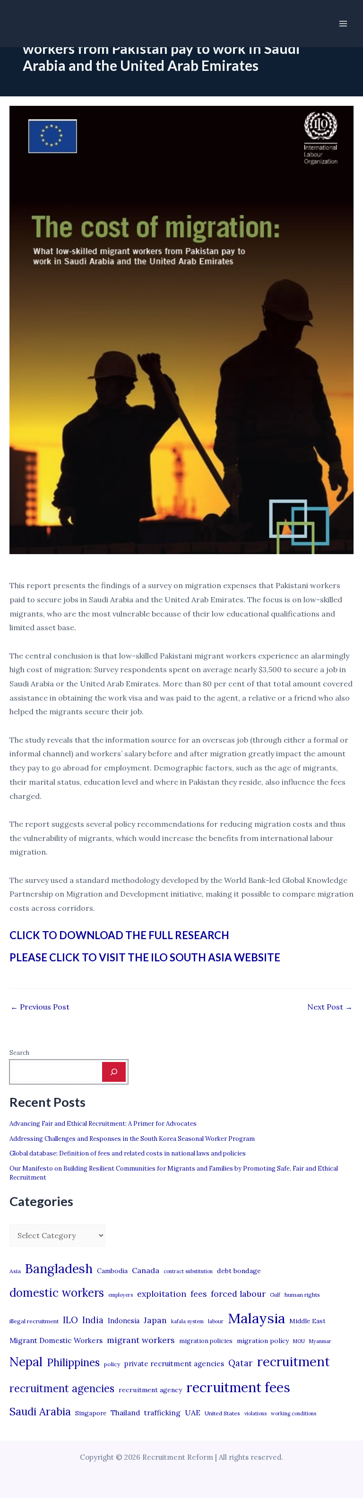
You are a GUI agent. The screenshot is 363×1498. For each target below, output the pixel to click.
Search (19, 1053)
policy (112, 1364)
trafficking (162, 1412)
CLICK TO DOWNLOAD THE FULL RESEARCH (119, 935)
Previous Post (39, 1006)
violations (255, 1413)
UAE (192, 1412)
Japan (155, 1320)
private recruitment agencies (174, 1363)
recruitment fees (238, 1387)
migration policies (206, 1340)
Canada (145, 1270)
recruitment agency (150, 1390)
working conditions (293, 1413)
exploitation (161, 1293)
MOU (299, 1341)
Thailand (125, 1412)
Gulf (275, 1295)
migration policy (263, 1340)
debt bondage (239, 1271)
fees (198, 1294)
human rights (302, 1294)
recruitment (293, 1361)
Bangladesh (59, 1268)
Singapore (90, 1413)
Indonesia (123, 1320)
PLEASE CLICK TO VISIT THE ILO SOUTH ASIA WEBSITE (144, 957)
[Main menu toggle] (343, 23)
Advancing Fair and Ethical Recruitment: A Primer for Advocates (103, 1124)
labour (216, 1321)
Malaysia (256, 1318)
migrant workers (141, 1340)
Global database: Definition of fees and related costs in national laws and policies (127, 1153)
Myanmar (320, 1341)
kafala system (187, 1321)
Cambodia (112, 1271)
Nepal (26, 1361)
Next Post (330, 1006)
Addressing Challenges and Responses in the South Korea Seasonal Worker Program (132, 1139)
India (93, 1320)
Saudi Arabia (40, 1411)
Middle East (307, 1321)
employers (120, 1295)
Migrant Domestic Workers (56, 1340)
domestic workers (56, 1292)
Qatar (240, 1363)
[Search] (114, 1072)
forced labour (238, 1293)
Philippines (73, 1362)
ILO (70, 1320)
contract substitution (188, 1271)
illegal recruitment (34, 1321)
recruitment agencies (61, 1388)
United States (222, 1413)
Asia (15, 1271)
